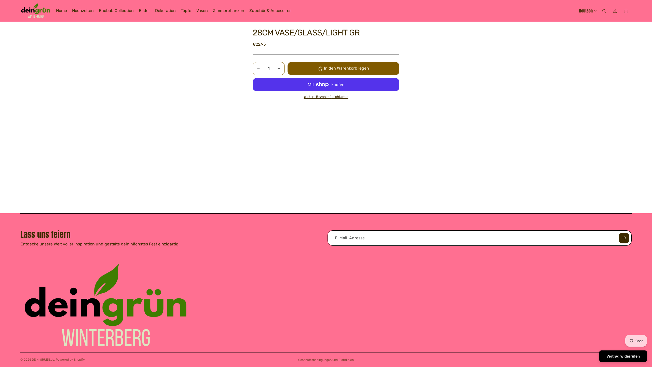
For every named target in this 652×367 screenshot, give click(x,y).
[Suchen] (604, 11)
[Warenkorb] (626, 11)
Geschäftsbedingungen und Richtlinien (326, 360)
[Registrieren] (624, 238)
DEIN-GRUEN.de (43, 359)
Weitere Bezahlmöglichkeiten (326, 97)
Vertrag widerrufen (623, 356)
